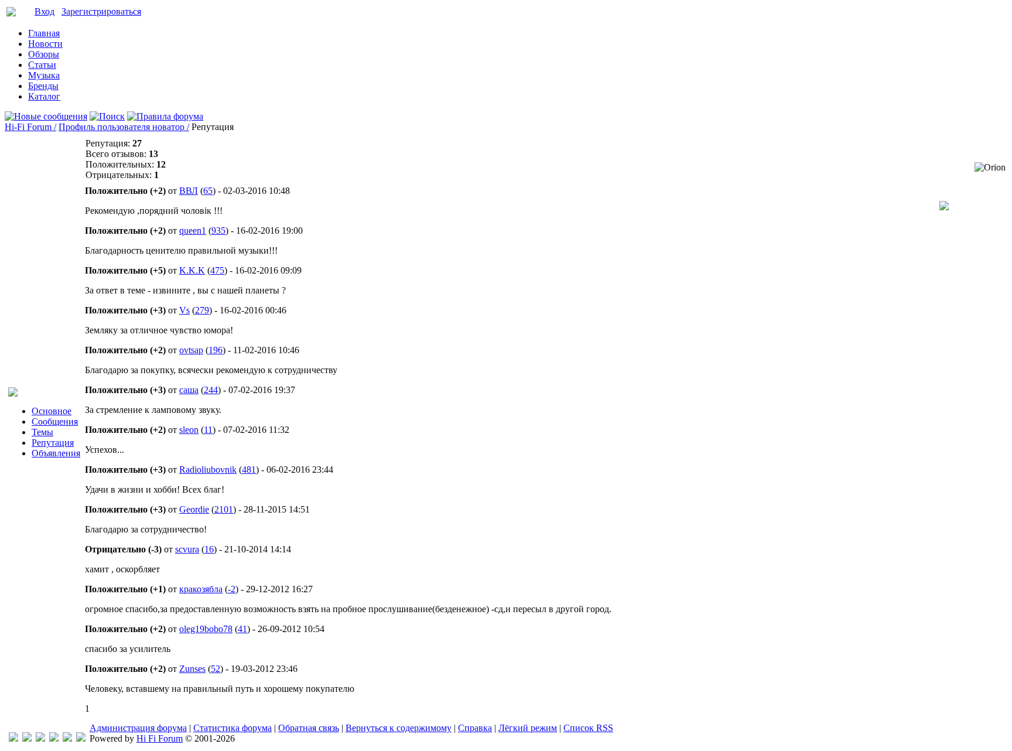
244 (211, 390)
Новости (45, 44)
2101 (223, 509)
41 (242, 629)
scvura (187, 549)
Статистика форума (232, 728)
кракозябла (201, 589)
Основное (51, 411)
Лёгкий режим (527, 728)
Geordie (194, 509)
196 (215, 350)
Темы (42, 432)
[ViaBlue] (40, 738)
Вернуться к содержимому (399, 728)
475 (217, 270)
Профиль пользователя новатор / (124, 127)
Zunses (192, 669)
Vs (184, 310)
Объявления (56, 453)
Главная (44, 33)
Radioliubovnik (208, 470)
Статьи (42, 65)
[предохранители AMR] (13, 738)
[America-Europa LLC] (27, 738)
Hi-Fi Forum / (30, 127)
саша (189, 390)
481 (249, 470)
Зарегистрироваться (101, 11)
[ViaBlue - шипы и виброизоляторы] (67, 738)
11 (208, 430)
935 (218, 230)
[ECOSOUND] (54, 738)
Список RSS (588, 728)
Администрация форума (138, 728)
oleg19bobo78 (206, 629)
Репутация (53, 443)
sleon (189, 430)
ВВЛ (188, 191)
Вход (44, 11)
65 (208, 191)
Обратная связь (308, 728)
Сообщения (55, 421)
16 (209, 549)
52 (215, 669)
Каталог (44, 96)
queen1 (192, 230)
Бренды (43, 86)
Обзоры (43, 54)
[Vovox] (81, 738)
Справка (475, 728)
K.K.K (192, 270)
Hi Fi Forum (159, 738)
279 (202, 310)
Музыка (44, 75)
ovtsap (191, 350)
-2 (231, 589)
